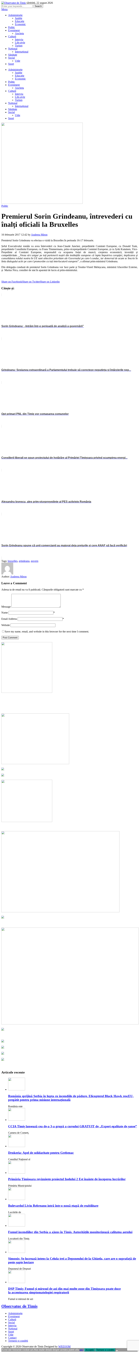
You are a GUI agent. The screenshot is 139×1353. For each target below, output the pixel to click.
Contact (12, 1337)
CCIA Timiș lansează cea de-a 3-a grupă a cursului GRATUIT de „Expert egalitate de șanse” (72, 1126)
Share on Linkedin (50, 281)
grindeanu (24, 561)
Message (6, 606)
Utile (17, 60)
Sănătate (12, 54)
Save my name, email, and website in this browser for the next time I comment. (47, 631)
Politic (11, 27)
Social (11, 57)
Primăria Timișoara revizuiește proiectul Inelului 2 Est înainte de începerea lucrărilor (67, 1179)
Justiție (18, 18)
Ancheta (19, 33)
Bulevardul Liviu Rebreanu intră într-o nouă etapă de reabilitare (53, 1205)
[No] (116, 1350)
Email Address (9, 618)
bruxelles (12, 561)
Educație (19, 21)
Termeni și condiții (18, 1340)
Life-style (20, 42)
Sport (11, 63)
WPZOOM (64, 1346)
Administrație (15, 15)
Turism (18, 45)
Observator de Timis (19, 1306)
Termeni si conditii (105, 1350)
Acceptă (89, 1350)
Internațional (21, 51)
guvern (34, 561)
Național (12, 48)
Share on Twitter (31, 281)
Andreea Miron (39, 234)
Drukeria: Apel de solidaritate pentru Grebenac (41, 1152)
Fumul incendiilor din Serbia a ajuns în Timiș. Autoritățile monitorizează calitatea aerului (70, 1232)
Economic (20, 24)
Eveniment (14, 30)
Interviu (19, 39)
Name (4, 612)
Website (5, 625)
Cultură (12, 36)
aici (81, 1349)
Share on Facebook (11, 281)
